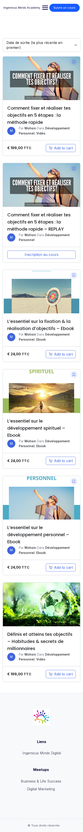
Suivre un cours (64, 7)
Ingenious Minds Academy (22, 7)
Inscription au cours (41, 254)
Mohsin (30, 128)
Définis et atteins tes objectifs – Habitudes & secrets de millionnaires (39, 641)
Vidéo (40, 133)
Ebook (41, 339)
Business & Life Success (41, 781)
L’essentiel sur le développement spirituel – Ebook (36, 428)
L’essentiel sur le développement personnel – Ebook (38, 534)
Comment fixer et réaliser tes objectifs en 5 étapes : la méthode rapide (39, 115)
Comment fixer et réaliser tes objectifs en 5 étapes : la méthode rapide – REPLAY (39, 222)
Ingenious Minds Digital (41, 753)
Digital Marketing (41, 789)
